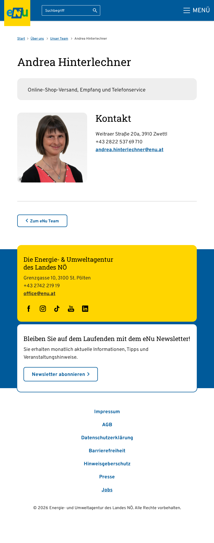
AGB (107, 425)
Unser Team (59, 39)
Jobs (107, 490)
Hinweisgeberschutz (107, 464)
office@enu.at (39, 294)
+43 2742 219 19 (41, 286)
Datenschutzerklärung (107, 438)
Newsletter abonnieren (58, 374)
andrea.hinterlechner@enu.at (129, 150)
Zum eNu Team (44, 221)
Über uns (37, 39)
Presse (107, 477)
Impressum (107, 412)
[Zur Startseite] (17, 13)
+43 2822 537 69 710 (119, 142)
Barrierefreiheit (107, 451)
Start (21, 39)
